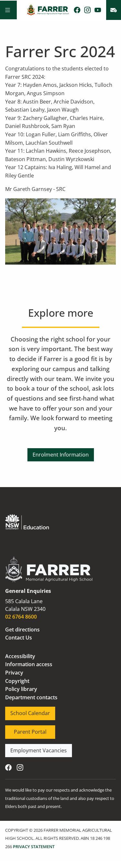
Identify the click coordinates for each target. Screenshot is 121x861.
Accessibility (20, 656)
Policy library (21, 689)
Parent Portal (21, 729)
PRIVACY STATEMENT (34, 846)
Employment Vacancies (33, 747)
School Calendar (25, 710)
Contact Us (18, 637)
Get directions (22, 629)
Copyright (17, 680)
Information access (28, 664)
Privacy (14, 672)
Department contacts (31, 697)
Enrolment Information (60, 452)
